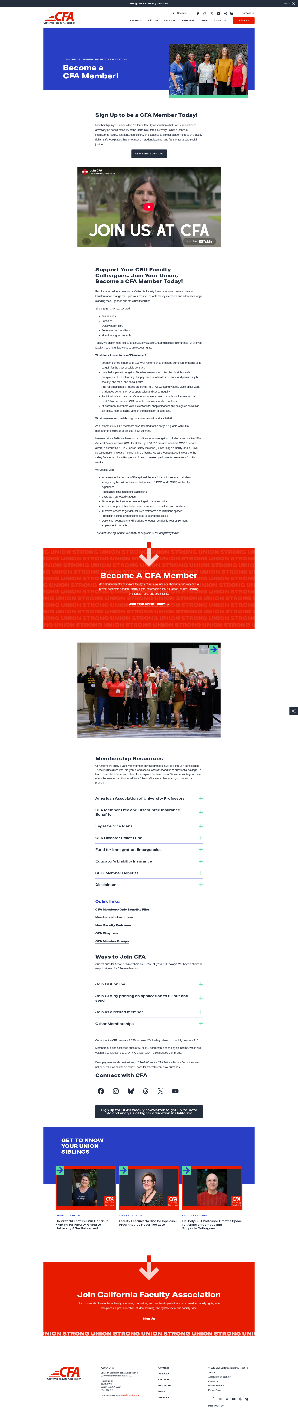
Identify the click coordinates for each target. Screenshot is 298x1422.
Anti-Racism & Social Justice (221, 1377)
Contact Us (248, 13)
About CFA (220, 20)
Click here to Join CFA (149, 153)
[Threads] (225, 13)
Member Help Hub (216, 1386)
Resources (188, 20)
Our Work (170, 20)
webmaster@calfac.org (129, 1395)
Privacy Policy (214, 1390)
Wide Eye (220, 1406)
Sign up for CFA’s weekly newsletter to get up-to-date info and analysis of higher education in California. (149, 1111)
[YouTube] (218, 13)
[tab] (149, 798)
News (204, 20)
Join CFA (152, 20)
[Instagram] (205, 13)
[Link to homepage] (59, 18)
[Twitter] (211, 13)
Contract (135, 20)
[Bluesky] (231, 12)
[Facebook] (198, 13)
